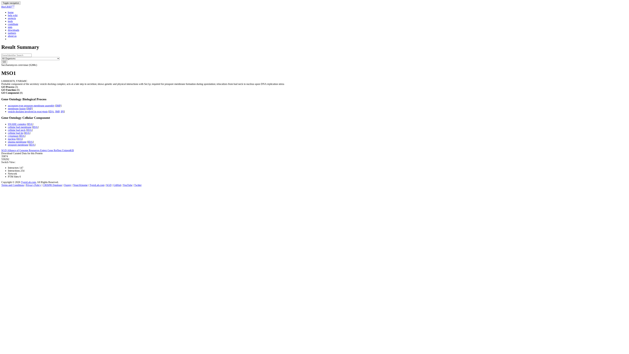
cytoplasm (13, 136)
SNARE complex (17, 124)
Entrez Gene (47, 150)
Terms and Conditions (12, 185)
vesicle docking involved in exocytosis (28, 111)
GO (4, 62)
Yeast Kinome (80, 185)
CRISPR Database (52, 185)
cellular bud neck (17, 130)
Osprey (67, 185)
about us (12, 36)
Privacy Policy (33, 185)
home (11, 12)
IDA (51, 111)
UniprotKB (68, 150)
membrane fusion (17, 108)
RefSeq (58, 150)
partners (12, 33)
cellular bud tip (15, 133)
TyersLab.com (28, 182)
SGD (4, 150)
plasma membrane (17, 141)
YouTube (127, 185)
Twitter (138, 185)
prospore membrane (18, 144)
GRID (7, 6)
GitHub (117, 185)
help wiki (13, 15)
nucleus (12, 139)
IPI (62, 111)
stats (10, 27)
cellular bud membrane (19, 127)
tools (10, 21)
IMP (58, 105)
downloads (13, 30)
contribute (13, 24)
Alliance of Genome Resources (23, 150)
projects (12, 18)
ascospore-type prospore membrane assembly (31, 105)
